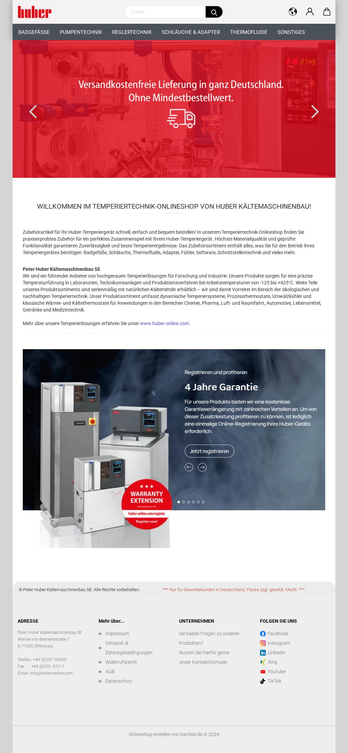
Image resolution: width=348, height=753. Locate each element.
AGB (110, 671)
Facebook (277, 633)
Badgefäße (34, 32)
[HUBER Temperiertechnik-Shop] (37, 12)
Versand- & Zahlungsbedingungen (129, 647)
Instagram (278, 643)
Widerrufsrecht (121, 662)
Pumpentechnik (81, 32)
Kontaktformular (209, 662)
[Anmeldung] (309, 12)
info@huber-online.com (51, 673)
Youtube (275, 671)
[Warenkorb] (326, 12)
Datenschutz (118, 681)
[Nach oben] (329, 743)
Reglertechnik (132, 32)
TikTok (273, 681)
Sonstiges (291, 32)
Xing (271, 662)
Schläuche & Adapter (191, 32)
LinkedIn (275, 652)
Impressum (117, 633)
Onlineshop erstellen (150, 734)
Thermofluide (248, 32)
